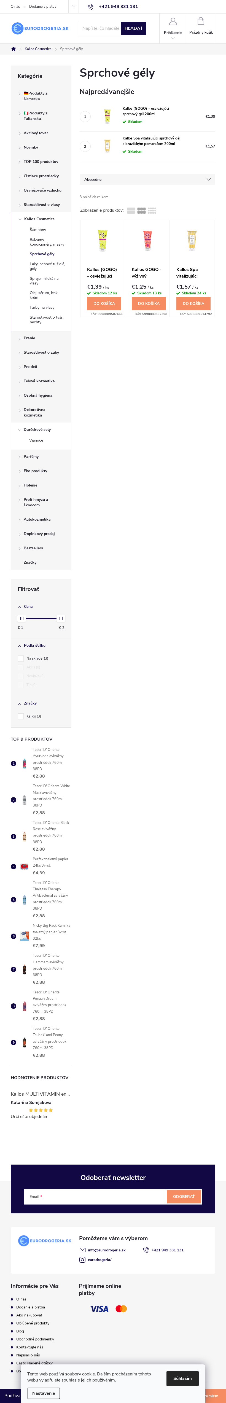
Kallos (33, 716)
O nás (15, 6)
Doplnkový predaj (39, 533)
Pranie (29, 338)
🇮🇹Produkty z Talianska (35, 116)
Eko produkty (35, 471)
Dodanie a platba (43, 6)
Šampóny (38, 229)
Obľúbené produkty (32, 1323)
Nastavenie (43, 1393)
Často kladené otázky (34, 1363)
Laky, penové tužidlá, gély (47, 266)
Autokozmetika (37, 519)
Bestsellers (33, 548)
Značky (30, 562)
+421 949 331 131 (168, 1250)
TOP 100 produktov (41, 161)
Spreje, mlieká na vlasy (44, 281)
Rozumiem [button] (208, 1396)
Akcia (32, 667)
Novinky (31, 147)
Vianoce (36, 440)
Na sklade (36, 658)
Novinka (35, 676)
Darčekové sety (37, 429)
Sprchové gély (42, 254)
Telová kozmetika (39, 381)
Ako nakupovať (29, 1315)
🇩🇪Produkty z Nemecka (35, 96)
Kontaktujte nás (29, 1347)
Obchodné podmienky (35, 1339)
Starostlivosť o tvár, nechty (46, 320)
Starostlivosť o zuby (41, 352)
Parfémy (31, 456)
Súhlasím (182, 1378)
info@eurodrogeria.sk (107, 1250)
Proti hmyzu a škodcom (36, 502)
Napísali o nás (28, 1355)
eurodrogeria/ (99, 1259)
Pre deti (30, 366)
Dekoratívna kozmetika (34, 412)
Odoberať (184, 1196)
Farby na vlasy (42, 307)
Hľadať (134, 28)
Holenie (30, 485)
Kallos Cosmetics (39, 219)
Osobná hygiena (38, 395)
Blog (20, 1331)
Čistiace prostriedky (41, 176)
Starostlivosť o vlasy (42, 204)
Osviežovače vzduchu (42, 190)
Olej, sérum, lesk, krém (44, 295)
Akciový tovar (36, 133)
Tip (31, 684)
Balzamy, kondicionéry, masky (47, 242)
